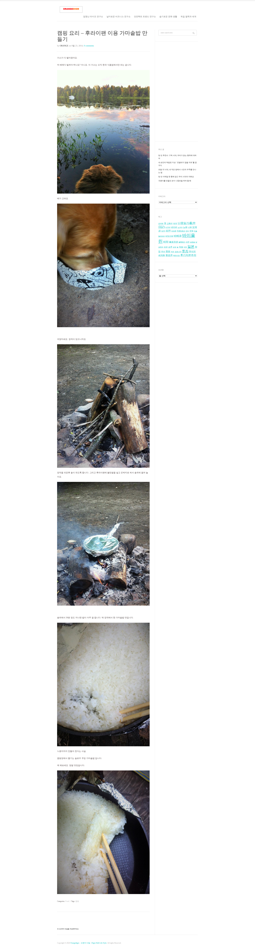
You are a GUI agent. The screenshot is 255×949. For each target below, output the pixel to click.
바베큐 (178, 235)
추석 (163, 252)
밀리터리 (161, 236)
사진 (187, 242)
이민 (185, 247)
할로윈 (169, 255)
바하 (166, 241)
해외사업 (176, 255)
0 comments (89, 46)
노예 (185, 227)
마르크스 (181, 231)
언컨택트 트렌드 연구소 (145, 16)
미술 (195, 231)
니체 (190, 227)
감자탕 (160, 223)
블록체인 (182, 242)
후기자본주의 (188, 255)
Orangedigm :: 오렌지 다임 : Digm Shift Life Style (88, 943)
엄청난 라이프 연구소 (93, 16)
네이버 (174, 227)
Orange (64, 46)
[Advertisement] (177, 92)
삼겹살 (192, 242)
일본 (191, 246)
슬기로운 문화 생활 (168, 16)
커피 (172, 251)
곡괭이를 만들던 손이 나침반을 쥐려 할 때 (174, 181)
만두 (187, 231)
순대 (174, 247)
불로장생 (173, 242)
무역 (191, 231)
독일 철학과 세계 (188, 16)
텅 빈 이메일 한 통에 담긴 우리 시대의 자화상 (176, 177)
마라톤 (173, 231)
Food (67, 901)
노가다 (180, 227)
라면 (168, 230)
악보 (181, 247)
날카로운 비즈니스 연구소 (118, 16)
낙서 (175, 223)
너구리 (167, 227)
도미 (163, 231)
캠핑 (77, 901)
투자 (185, 251)
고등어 (170, 223)
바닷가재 (169, 236)
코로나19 (178, 251)
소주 (170, 247)
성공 (166, 247)
